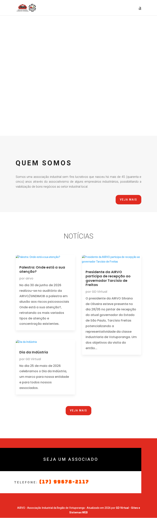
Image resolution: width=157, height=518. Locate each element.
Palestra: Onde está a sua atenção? (42, 269)
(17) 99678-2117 (64, 482)
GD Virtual (33, 359)
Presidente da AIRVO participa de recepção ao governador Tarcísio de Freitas (108, 278)
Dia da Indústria (33, 352)
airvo (29, 278)
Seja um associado (70, 459)
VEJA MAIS (128, 200)
